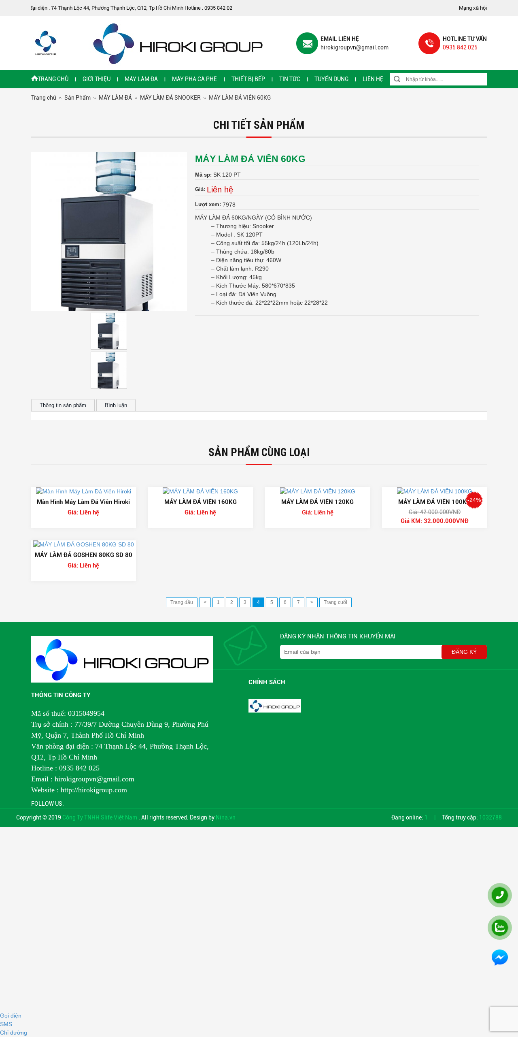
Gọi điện (10, 1015)
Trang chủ (53, 79)
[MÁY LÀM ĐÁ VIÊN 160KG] (200, 491)
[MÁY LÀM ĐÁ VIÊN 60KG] (109, 231)
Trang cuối (335, 602)
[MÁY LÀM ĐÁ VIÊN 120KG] (317, 491)
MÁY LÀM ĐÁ (141, 79)
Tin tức (289, 79)
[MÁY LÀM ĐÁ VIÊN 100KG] (434, 491)
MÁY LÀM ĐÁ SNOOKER (170, 97)
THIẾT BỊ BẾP (248, 79)
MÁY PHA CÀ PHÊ (194, 79)
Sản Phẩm (77, 97)
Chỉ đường (13, 1032)
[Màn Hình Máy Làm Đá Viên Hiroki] (83, 491)
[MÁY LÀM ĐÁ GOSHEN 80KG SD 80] (83, 544)
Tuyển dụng (331, 79)
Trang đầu (181, 602)
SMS (6, 1024)
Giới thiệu (96, 79)
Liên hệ (373, 79)
